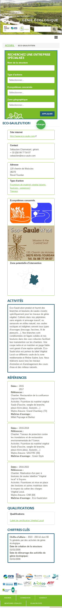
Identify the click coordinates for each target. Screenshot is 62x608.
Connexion (25, 598)
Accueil (9, 45)
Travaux (14, 191)
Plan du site (36, 603)
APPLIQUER (47, 114)
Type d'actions (14, 74)
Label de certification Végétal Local (27, 520)
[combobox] (18, 80)
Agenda (7, 598)
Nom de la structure (17, 62)
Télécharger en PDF (40, 124)
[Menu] (56, 38)
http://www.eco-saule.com (22, 136)
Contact (43, 598)
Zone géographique (17, 99)
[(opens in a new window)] (8, 577)
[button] (31, 243)
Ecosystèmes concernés (19, 87)
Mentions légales (12, 603)
